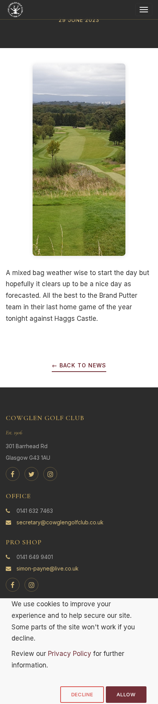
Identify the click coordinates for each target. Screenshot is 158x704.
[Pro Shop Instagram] (31, 585)
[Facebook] (13, 474)
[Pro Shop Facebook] (13, 585)
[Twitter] (31, 474)
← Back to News (79, 365)
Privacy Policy (69, 653)
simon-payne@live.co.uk (47, 568)
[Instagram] (50, 474)
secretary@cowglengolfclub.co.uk (60, 522)
